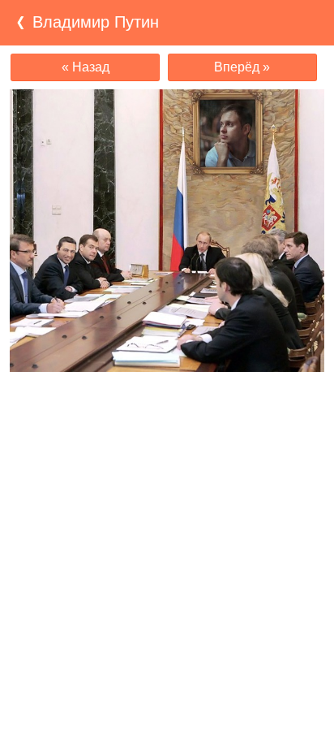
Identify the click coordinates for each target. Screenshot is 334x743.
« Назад (85, 67)
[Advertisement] (167, 403)
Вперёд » (242, 67)
